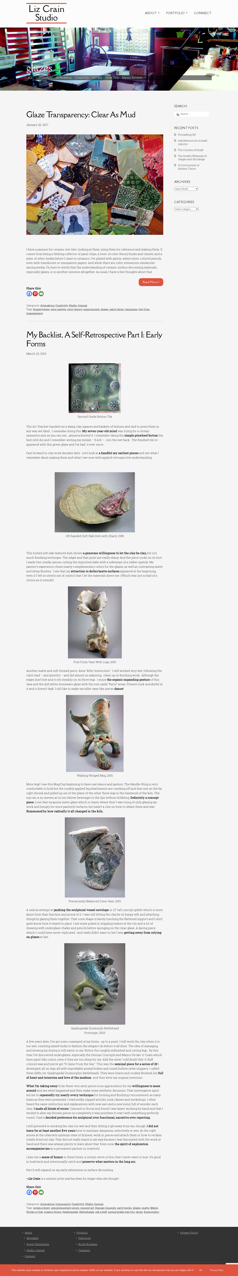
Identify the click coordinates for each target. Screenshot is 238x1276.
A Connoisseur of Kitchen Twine (188, 167)
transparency (34, 313)
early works (124, 1208)
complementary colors (65, 1208)
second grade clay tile (121, 1212)
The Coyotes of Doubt (190, 150)
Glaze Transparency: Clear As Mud (80, 114)
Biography (33, 1238)
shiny (139, 1212)
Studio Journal (78, 305)
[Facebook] (29, 293)
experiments (91, 309)
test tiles (144, 309)
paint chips (117, 309)
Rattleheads (86, 1212)
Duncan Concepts (105, 1208)
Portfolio (175, 13)
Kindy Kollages (87, 1244)
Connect (203, 13)
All (30, 78)
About (151, 13)
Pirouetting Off (186, 134)
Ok (200, 1270)
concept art (87, 1208)
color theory (74, 309)
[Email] (41, 293)
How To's (112, 78)
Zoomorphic (151, 1212)
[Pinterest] (35, 293)
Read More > (151, 282)
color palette (58, 309)
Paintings (84, 1238)
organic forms (53, 1212)
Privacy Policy (189, 1232)
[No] (233, 1270)
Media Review (132, 78)
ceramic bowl (41, 1208)
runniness (131, 309)
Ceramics (84, 1250)
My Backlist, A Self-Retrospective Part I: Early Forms (94, 339)
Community (44, 78)
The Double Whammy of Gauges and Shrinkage (192, 157)
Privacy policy (217, 1270)
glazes (105, 309)
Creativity (82, 78)
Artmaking (64, 78)
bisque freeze (41, 309)
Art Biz (97, 78)
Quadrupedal (70, 1212)
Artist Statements (38, 1244)
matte (145, 1208)
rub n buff (101, 1212)
